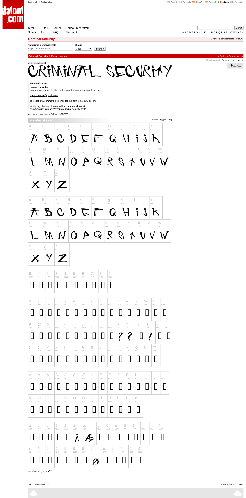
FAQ (55, 32)
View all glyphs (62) (161, 119)
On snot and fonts (41, 484)
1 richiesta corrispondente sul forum (227, 39)
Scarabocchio (236, 56)
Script (223, 56)
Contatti (240, 484)
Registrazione (47, 2)
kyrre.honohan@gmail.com (44, 95)
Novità (32, 32)
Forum (57, 28)
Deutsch (212, 2)
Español (199, 2)
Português (238, 2)
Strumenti (71, 32)
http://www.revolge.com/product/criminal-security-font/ (58, 109)
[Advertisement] (93, 16)
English (174, 2)
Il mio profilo (33, 2)
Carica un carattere (77, 28)
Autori (44, 28)
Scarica (235, 65)
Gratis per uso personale (232, 60)
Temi (31, 28)
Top (43, 32)
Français (186, 2)
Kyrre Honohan (59, 56)
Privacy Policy (227, 484)
